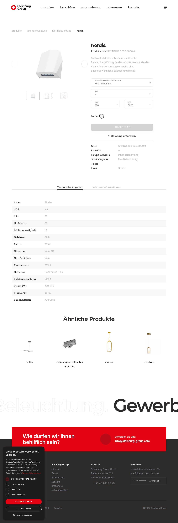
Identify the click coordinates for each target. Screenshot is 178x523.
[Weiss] (102, 116)
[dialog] (23, 483)
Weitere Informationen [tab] (107, 187)
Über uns (56, 469)
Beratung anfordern (123, 136)
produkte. (48, 7)
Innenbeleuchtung (37, 30)
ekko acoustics (59, 490)
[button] (84, 64)
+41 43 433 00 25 (104, 483)
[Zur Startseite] (21, 7)
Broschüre (57, 486)
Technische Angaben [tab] (70, 187)
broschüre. (67, 7)
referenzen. (114, 7)
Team (54, 473)
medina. (149, 362)
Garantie (58, 508)
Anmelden (155, 481)
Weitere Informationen (31, 473)
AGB (47, 508)
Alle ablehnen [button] (23, 509)
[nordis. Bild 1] (49, 63)
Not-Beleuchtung (62, 30)
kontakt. (134, 7)
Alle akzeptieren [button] (23, 501)
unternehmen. (91, 7)
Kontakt (55, 481)
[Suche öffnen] (161, 7)
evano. (109, 362)
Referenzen (57, 477)
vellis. (29, 362)
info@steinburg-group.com (132, 441)
